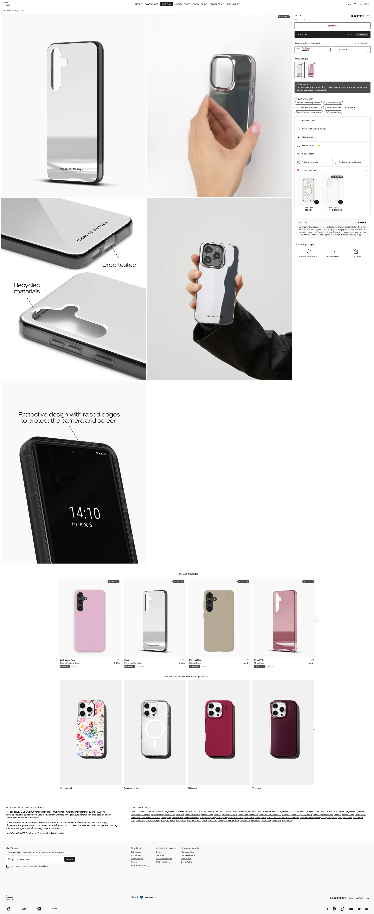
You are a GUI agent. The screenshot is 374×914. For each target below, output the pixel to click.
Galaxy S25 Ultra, (230, 818)
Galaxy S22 (332, 818)
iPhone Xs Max (265, 815)
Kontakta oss (137, 855)
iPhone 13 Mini (157, 815)
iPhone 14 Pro (313, 812)
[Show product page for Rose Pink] (311, 70)
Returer (134, 862)
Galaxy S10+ (233, 821)
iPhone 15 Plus (275, 812)
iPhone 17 (135, 812)
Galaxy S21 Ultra (168, 821)
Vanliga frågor (137, 859)
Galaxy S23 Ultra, (307, 818)
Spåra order (136, 852)
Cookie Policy (186, 862)
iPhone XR (276, 815)
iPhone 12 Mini (207, 815)
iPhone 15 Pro (262, 812)
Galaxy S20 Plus (194, 821)
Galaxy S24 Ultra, (268, 818)
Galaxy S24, (243, 818)
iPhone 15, (252, 812)
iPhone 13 (353, 812)
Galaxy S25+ (216, 818)
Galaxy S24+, (255, 818)
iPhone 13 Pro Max (142, 815)
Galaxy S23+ (293, 818)
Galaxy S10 (222, 821)
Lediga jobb (186, 859)
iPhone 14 (302, 812)
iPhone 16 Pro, (212, 812)
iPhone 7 (337, 815)
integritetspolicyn (41, 866)
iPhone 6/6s (360, 815)
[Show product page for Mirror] (300, 70)
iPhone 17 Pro (145, 812)
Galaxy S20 (181, 821)
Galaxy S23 (281, 818)
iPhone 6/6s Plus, (138, 818)
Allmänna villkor (187, 852)
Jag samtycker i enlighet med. (29, 866)
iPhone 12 (180, 815)
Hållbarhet (160, 855)
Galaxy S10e (245, 821)
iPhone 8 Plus (327, 815)
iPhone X (286, 815)
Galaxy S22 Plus (345, 818)
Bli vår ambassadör (164, 859)
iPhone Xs (253, 815)
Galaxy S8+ (287, 821)
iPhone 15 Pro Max (290, 812)
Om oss (159, 852)
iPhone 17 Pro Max (159, 812)
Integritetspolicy (188, 855)
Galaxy (318, 818)
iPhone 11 (217, 815)
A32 (324, 818)
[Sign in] (349, 4)
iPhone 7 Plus (348, 815)
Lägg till (332, 35)
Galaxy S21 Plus (153, 821)
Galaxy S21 (140, 821)
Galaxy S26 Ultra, (191, 818)
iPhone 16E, (193, 812)
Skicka (69, 859)
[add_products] (316, 202)
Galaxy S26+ (177, 818)
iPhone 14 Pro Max (340, 812)
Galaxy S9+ (266, 821)
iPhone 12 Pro (169, 815)
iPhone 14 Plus (326, 812)
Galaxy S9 (255, 821)
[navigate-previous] (315, 618)
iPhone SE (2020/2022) (301, 815)
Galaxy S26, (166, 818)
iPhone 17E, (173, 812)
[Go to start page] (7, 4)
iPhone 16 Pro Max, (239, 812)
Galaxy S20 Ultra (209, 821)
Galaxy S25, (205, 818)
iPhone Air (182, 812)
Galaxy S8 (276, 821)
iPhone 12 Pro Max (192, 815)
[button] (349, 898)
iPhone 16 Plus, (225, 812)
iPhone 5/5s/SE (153, 818)
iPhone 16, (202, 812)
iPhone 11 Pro (243, 815)
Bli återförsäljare (163, 862)
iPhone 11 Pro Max (229, 815)
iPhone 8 (316, 815)
